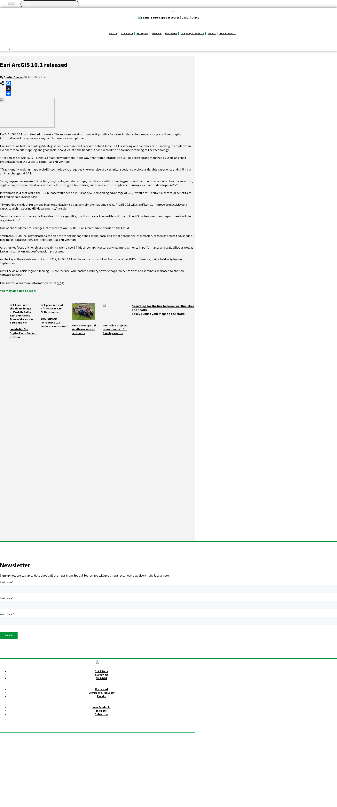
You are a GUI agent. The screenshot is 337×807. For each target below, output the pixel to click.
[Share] (8, 93)
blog (60, 283)
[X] (8, 88)
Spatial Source (13, 77)
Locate (113, 33)
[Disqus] (97, 391)
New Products (227, 33)
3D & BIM (156, 33)
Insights (101, 710)
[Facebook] (8, 83)
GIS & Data (127, 33)
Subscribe (101, 714)
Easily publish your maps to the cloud (158, 314)
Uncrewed (171, 33)
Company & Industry (192, 33)
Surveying (142, 33)
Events (212, 33)
